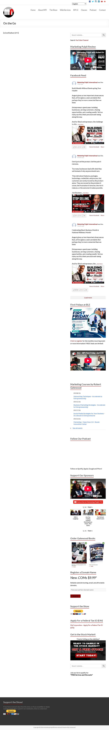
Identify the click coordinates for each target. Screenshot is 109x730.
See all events (77, 428)
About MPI (42, 10)
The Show (53, 10)
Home (33, 10)
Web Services (65, 10)
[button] (90, 507)
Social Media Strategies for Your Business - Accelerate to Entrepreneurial (89, 414)
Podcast (93, 10)
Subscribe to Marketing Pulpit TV (89, 502)
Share (102, 147)
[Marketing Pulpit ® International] (8, 8)
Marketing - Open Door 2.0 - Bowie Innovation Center (86, 423)
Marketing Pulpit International (87, 82)
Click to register (76, 341)
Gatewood (72, 727)
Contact (102, 10)
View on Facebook (94, 147)
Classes (84, 10)
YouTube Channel (82, 40)
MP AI (75, 10)
